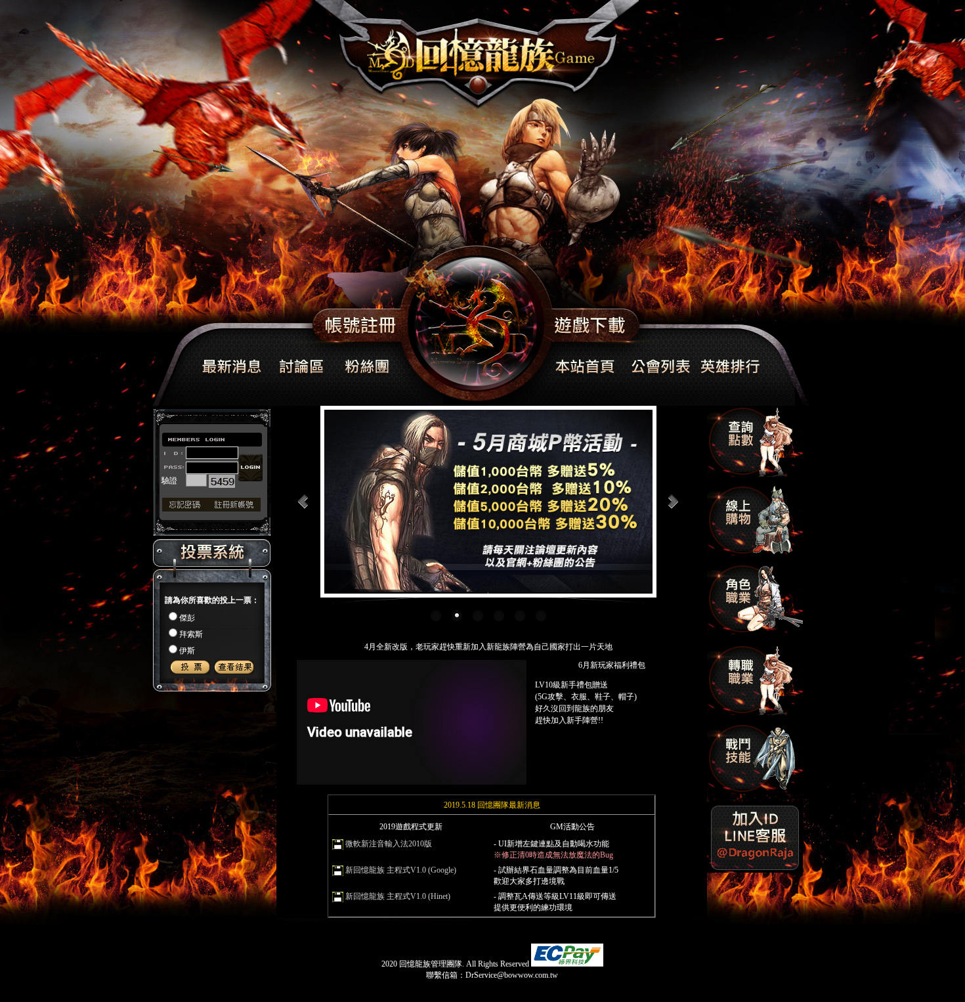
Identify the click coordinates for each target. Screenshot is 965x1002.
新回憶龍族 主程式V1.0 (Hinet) (397, 896)
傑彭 (187, 617)
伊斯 (187, 650)
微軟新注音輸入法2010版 (388, 843)
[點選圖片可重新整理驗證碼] (222, 481)
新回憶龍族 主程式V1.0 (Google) (400, 870)
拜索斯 (191, 634)
